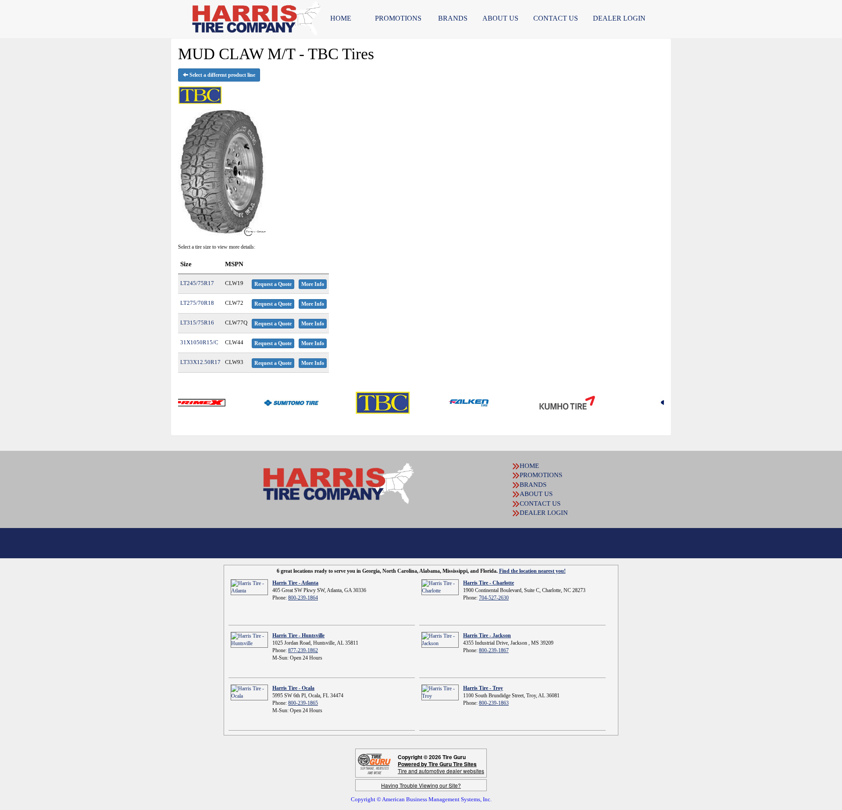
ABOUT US (500, 18)
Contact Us (555, 18)
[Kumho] (545, 402)
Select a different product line (221, 75)
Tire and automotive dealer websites (441, 767)
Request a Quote (273, 284)
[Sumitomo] (269, 402)
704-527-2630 (494, 598)
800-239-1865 (303, 703)
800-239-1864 (303, 598)
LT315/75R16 (197, 322)
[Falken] (447, 402)
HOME (340, 18)
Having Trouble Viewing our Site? (421, 785)
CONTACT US (540, 503)
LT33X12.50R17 (200, 362)
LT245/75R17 (197, 283)
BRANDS (452, 18)
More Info (312, 284)
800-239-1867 (494, 650)
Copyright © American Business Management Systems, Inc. (421, 799)
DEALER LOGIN (619, 18)
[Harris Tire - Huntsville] (249, 639)
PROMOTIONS (398, 18)
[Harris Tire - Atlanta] (249, 587)
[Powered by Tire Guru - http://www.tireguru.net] (374, 763)
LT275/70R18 (197, 303)
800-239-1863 (494, 703)
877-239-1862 (303, 650)
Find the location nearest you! (532, 571)
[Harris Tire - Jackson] (440, 639)
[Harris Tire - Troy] (440, 692)
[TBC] (360, 402)
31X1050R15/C (199, 342)
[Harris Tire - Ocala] (249, 692)
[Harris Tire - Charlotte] (440, 587)
